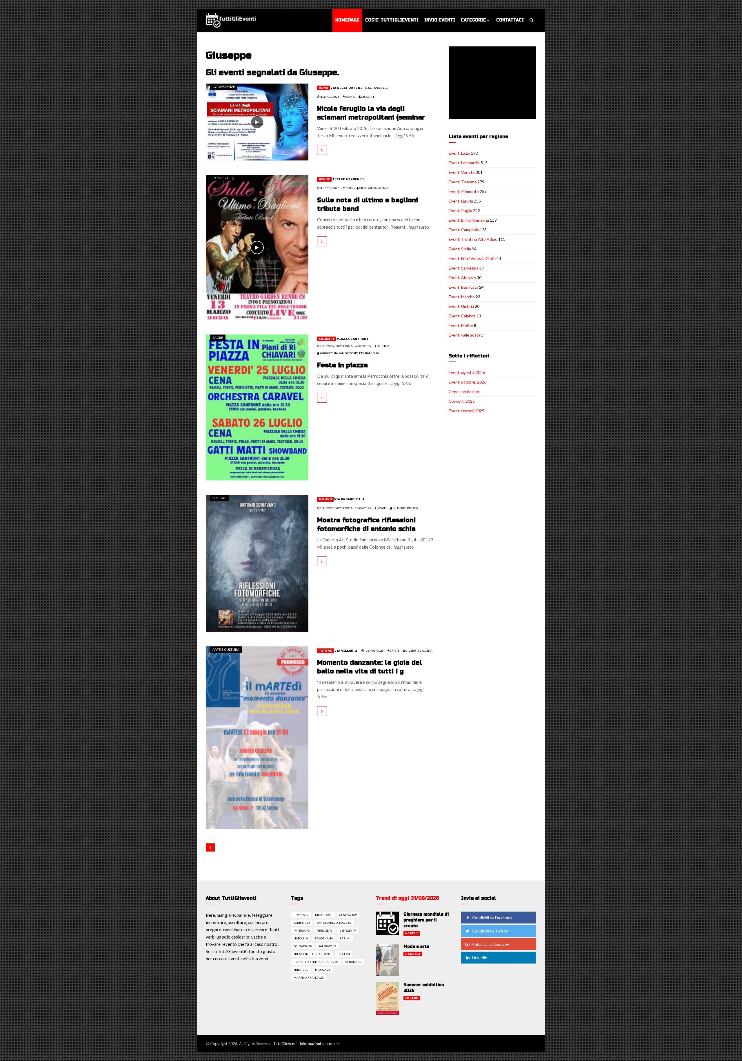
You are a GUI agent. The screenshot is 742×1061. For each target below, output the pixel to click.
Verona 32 (353, 962)
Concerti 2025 (462, 401)
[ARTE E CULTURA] (257, 737)
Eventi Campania (464, 229)
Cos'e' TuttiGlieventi (392, 20)
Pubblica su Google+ (491, 944)
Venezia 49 (347, 930)
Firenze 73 (325, 930)
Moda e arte (416, 946)
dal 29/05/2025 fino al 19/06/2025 (345, 508)
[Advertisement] (493, 83)
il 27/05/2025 (374, 650)
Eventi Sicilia (460, 248)
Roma (323, 88)
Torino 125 (302, 922)
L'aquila (412, 954)
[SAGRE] (257, 406)
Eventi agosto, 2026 (467, 372)
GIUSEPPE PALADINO (373, 188)
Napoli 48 (301, 938)
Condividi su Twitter (490, 930)
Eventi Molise (461, 325)
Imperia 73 (302, 930)
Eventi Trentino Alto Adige (473, 239)
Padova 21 (322, 969)
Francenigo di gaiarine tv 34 (316, 962)
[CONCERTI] (257, 247)
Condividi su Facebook (492, 917)
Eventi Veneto (462, 172)
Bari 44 (344, 938)
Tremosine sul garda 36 (312, 954)
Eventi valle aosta (464, 334)
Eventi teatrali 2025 (466, 410)
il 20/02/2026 (329, 96)
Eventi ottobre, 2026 (467, 381)
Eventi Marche (462, 296)
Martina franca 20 (309, 977)
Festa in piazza (342, 365)
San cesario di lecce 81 (334, 922)
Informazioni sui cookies (320, 1043)
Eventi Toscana (463, 181)
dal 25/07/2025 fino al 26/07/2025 (345, 346)
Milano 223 (323, 915)
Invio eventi (439, 20)
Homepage (347, 20)
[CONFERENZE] (257, 121)
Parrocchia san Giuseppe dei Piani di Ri (349, 353)
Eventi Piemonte (464, 191)
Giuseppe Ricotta (405, 508)
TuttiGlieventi (285, 1043)
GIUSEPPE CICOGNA (418, 650)
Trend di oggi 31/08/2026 (407, 898)
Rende (324, 179)
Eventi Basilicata (463, 287)
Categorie (473, 20)
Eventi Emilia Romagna (469, 220)
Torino (325, 650)
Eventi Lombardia (464, 162)
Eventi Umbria (461, 306)
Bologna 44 (324, 938)
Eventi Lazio (459, 153)
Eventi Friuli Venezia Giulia (472, 258)
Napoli (411, 933)
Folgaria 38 (303, 946)
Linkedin (479, 957)
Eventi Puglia (460, 210)
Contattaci (510, 20)
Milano (325, 499)
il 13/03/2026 (329, 188)
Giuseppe (368, 96)
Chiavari (326, 339)
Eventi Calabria (462, 315)
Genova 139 (348, 915)
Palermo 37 (327, 946)
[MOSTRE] (257, 562)
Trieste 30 (301, 969)
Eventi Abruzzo (462, 277)
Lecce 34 (343, 954)
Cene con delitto (464, 391)
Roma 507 (301, 915)
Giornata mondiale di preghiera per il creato (426, 920)
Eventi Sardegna (463, 267)
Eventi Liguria (461, 200)
